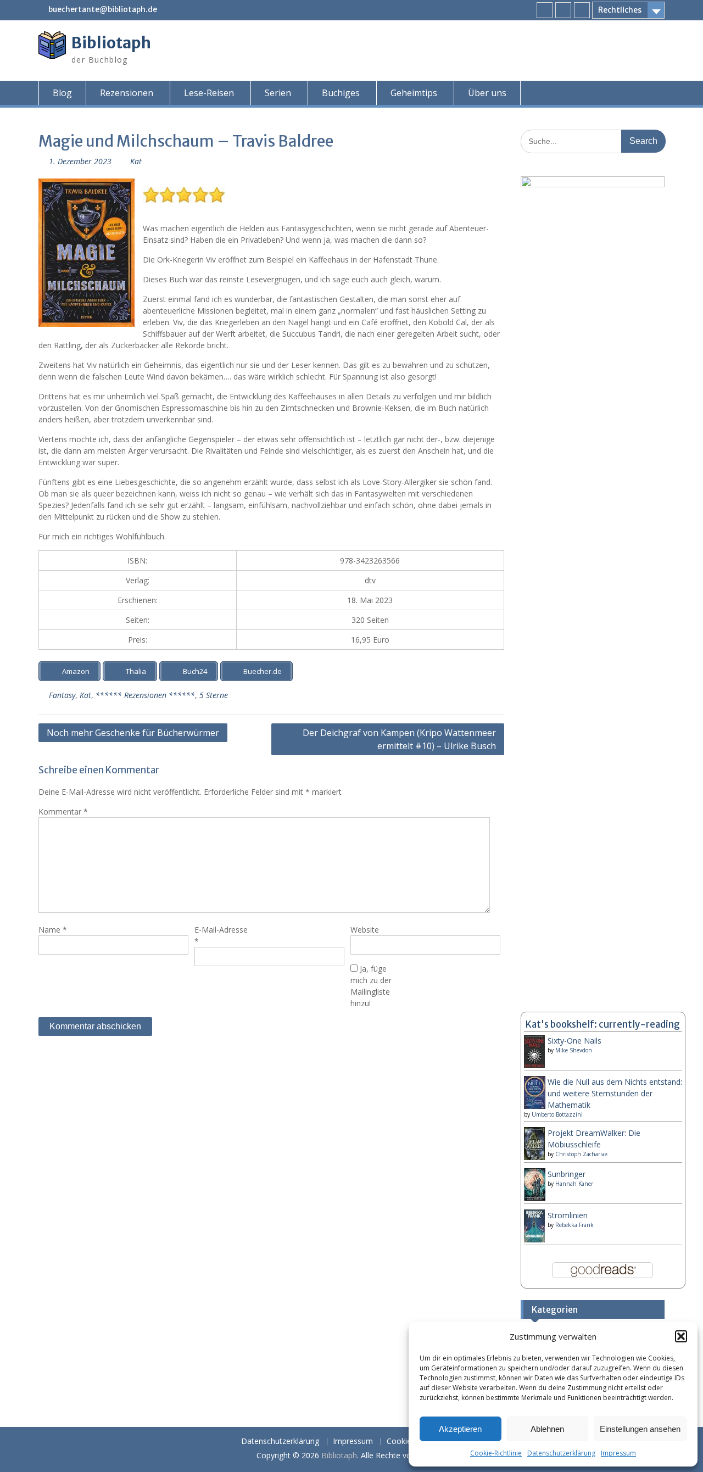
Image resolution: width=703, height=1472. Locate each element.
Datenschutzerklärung (561, 1453)
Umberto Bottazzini (557, 1114)
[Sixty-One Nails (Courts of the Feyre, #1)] (534, 1066)
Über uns (487, 93)
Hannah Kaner (574, 1183)
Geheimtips (413, 93)
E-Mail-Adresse (221, 935)
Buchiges (341, 93)
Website (364, 929)
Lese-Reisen (209, 93)
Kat (136, 161)
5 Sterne (213, 695)
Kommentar (63, 811)
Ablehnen (547, 1429)
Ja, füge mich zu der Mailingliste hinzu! (371, 985)
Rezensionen (126, 93)
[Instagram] (563, 10)
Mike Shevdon (573, 1050)
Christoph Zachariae (581, 1154)
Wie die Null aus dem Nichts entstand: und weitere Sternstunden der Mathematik (615, 1093)
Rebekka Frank (574, 1225)
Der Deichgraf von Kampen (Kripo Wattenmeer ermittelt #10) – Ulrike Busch (399, 739)
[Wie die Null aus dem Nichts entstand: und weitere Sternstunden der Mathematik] (534, 1106)
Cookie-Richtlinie (496, 1453)
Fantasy (62, 695)
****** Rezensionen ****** (145, 695)
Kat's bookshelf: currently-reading (603, 1024)
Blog (62, 93)
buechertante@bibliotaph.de (102, 9)
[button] (681, 1336)
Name (52, 929)
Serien (278, 93)
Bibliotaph (111, 43)
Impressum (618, 1453)
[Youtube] (582, 10)
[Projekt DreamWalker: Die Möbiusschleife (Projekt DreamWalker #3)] (534, 1158)
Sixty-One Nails (574, 1040)
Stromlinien (568, 1215)
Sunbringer (566, 1174)
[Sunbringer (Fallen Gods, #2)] (534, 1197)
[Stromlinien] (534, 1239)
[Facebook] (545, 10)
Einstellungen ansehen (640, 1429)
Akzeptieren (460, 1429)
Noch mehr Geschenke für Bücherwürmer (133, 733)
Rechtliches (619, 10)
